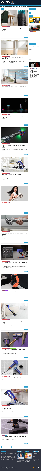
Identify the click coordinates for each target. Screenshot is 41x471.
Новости (3, 6)
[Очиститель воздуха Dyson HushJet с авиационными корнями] (14, 10)
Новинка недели (20, 6)
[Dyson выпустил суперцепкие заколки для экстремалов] (14, 419)
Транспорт (34, 31)
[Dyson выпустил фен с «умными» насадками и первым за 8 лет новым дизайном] (14, 389)
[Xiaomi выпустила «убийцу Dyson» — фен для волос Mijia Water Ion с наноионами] (14, 186)
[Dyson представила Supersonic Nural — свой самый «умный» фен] (14, 360)
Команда (29, 6)
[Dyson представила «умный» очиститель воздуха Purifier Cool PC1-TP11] (14, 69)
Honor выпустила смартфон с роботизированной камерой (33, 71)
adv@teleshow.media (36, 460)
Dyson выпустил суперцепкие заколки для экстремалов (14, 436)
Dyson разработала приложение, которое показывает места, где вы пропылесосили (13, 350)
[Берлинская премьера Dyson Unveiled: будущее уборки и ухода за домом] (14, 98)
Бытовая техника (4, 26)
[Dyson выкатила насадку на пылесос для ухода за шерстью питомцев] (14, 215)
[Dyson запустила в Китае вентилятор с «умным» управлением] (14, 40)
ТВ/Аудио (6, 290)
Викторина (25, 6)
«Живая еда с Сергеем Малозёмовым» (28, 461)
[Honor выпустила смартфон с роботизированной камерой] (34, 62)
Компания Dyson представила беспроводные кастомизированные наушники (11, 292)
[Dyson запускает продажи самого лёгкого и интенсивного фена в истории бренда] (14, 157)
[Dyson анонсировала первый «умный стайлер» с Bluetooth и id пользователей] (14, 245)
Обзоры (7, 6)
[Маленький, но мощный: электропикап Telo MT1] (34, 25)
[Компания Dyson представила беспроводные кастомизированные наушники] (14, 274)
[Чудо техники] (8, 1)
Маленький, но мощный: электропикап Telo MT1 (34, 33)
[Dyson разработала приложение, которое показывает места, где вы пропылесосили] (14, 332)
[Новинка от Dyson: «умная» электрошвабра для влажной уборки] (14, 303)
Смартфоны (34, 68)
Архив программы (13, 6)
